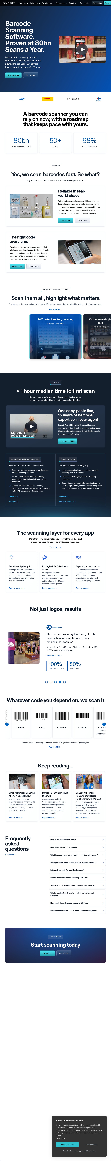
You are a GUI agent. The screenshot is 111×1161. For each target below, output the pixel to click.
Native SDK (13, 497)
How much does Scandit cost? (63, 840)
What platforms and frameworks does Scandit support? (73, 863)
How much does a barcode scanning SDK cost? (69, 903)
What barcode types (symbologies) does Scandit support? (74, 855)
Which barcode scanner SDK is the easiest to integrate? (73, 911)
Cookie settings (91, 1144)
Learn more (65, 220)
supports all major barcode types (64, 743)
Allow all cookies (67, 1145)
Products (22, 3)
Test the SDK (13, 75)
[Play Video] (82, 49)
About (71, 3)
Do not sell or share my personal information (79, 1151)
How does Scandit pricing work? (63, 847)
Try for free (82, 220)
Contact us (97, 3)
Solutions (34, 3)
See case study (55, 658)
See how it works (66, 502)
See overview (54, 310)
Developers (47, 3)
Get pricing (30, 75)
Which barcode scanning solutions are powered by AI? (72, 885)
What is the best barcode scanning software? (69, 878)
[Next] (104, 724)
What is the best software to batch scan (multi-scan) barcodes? (72, 894)
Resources (60, 3)
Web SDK (13, 502)
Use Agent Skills (68, 441)
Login (86, 3)
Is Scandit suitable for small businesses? (67, 870)
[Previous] (7, 724)
